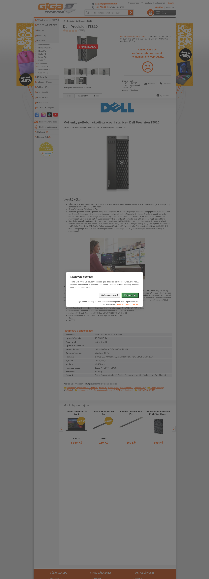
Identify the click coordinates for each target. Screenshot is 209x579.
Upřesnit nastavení (109, 295)
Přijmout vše (130, 295)
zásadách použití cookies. (128, 304)
